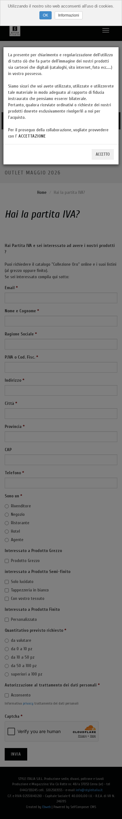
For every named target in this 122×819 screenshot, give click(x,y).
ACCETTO (103, 154)
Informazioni (68, 15)
